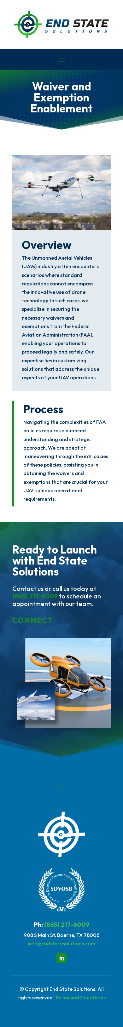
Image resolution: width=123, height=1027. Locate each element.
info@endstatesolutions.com (61, 943)
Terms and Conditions (80, 997)
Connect (32, 620)
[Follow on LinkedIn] (61, 958)
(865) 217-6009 (35, 596)
